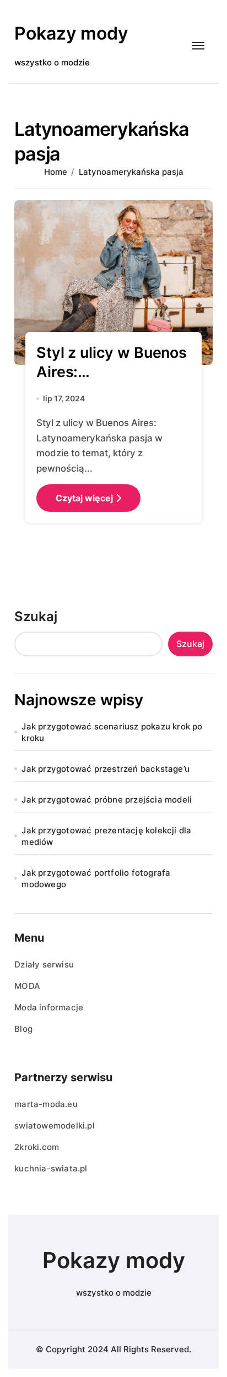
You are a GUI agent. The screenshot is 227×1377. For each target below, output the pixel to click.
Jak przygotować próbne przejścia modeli (106, 799)
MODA (27, 986)
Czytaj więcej (84, 498)
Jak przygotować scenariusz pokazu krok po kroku (111, 732)
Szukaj (35, 616)
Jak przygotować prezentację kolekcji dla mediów (106, 836)
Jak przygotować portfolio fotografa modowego (95, 878)
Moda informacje (48, 1007)
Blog (23, 1029)
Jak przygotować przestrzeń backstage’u (105, 769)
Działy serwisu (44, 964)
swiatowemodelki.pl (54, 1125)
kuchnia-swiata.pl (50, 1168)
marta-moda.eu (46, 1104)
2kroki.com (36, 1147)
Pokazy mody (71, 33)
